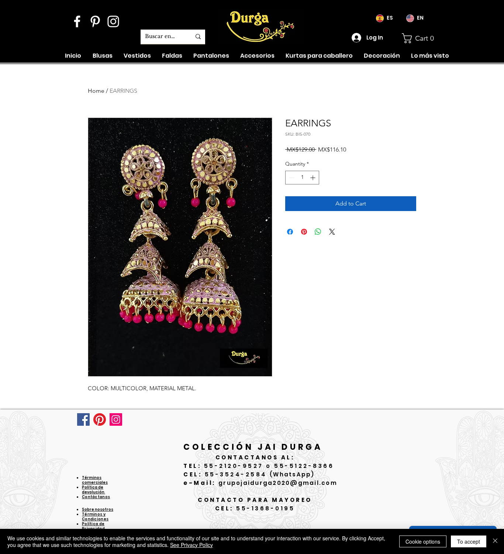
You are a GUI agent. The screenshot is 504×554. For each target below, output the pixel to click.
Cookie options (422, 541)
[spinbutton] (302, 177)
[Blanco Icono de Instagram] (113, 21)
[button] (425, 38)
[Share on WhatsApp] (318, 231)
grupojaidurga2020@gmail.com (277, 483)
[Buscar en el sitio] (198, 37)
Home (96, 90)
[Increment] (313, 177)
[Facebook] (83, 419)
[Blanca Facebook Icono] (77, 21)
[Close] (495, 541)
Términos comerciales (95, 480)
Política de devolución (93, 490)
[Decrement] (291, 177)
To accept (468, 541)
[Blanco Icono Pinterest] (95, 21)
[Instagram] (116, 419)
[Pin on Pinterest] (304, 231)
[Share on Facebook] (290, 231)
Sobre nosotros (97, 509)
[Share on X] (332, 231)
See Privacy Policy (191, 544)
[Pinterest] (99, 419)
